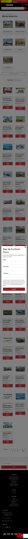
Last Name (5, 273)
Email (4, 259)
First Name (6, 266)
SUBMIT (14, 289)
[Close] (25, 247)
